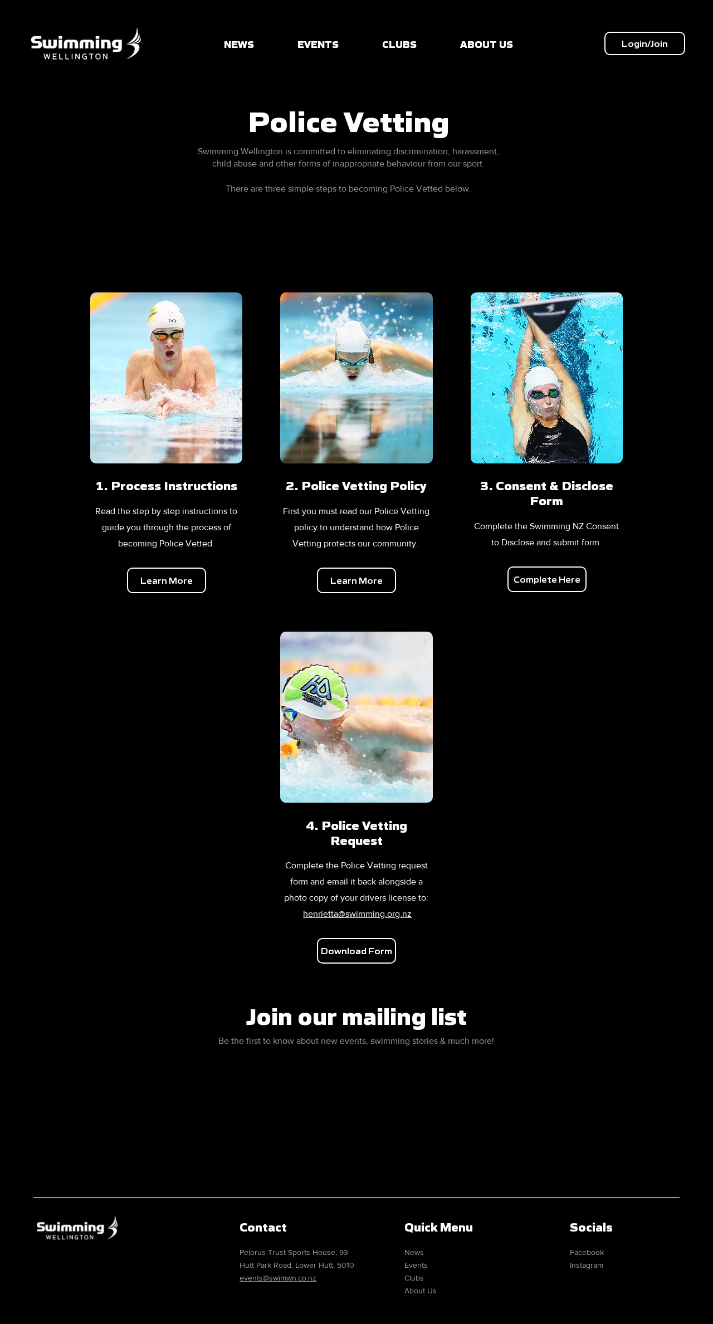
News (414, 1252)
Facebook (587, 1252)
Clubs (414, 1277)
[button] (644, 43)
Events (416, 1265)
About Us (420, 1290)
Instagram (586, 1265)
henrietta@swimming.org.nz (357, 914)
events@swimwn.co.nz (278, 1277)
